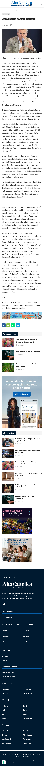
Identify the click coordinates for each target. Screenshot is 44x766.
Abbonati (5, 642)
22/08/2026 (20, 443)
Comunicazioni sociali (9, 677)
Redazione (5, 636)
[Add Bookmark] (11, 25)
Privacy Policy (22, 760)
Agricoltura (5, 689)
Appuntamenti (28, 731)
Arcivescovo (27, 689)
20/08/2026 (21, 345)
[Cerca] (40, 3)
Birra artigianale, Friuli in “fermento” (28, 351)
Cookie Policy (30, 760)
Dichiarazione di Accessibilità (9, 760)
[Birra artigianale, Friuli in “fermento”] (8, 355)
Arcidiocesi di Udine (8, 673)
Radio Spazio (27, 718)
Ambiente (5, 693)
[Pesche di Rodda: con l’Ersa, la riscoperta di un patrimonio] (8, 342)
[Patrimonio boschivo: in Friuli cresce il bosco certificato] (8, 367)
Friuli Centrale (27, 735)
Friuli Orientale (6, 739)
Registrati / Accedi (8, 617)
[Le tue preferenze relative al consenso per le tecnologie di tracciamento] (4, 762)
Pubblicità (5, 656)
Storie (4, 710)
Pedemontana (27, 739)
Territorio (5, 706)
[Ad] (22, 315)
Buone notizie (27, 693)
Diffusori (26, 630)
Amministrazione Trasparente (10, 762)
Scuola (25, 706)
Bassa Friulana (6, 743)
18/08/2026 (21, 369)
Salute (25, 714)
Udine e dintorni (7, 731)
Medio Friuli (27, 743)
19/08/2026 (21, 355)
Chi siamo (5, 630)
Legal (25, 642)
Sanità (25, 710)
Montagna (5, 735)
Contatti (26, 636)
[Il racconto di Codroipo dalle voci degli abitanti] (8, 442)
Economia (5, 14)
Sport (3, 714)
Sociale (4, 718)
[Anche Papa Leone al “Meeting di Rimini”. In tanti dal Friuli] (8, 453)
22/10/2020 (5, 25)
